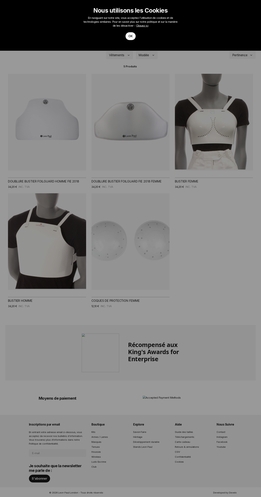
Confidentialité (183, 456)
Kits (93, 432)
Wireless (96, 456)
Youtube (221, 446)
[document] (130, 25)
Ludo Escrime (98, 461)
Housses (96, 451)
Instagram (222, 436)
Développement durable (146, 441)
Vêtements (116, 55)
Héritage (137, 436)
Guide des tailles (184, 432)
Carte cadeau (182, 441)
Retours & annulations (187, 446)
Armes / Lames (99, 436)
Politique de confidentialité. (43, 443)
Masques (96, 441)
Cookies (179, 461)
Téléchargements (184, 436)
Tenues (95, 446)
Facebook (222, 441)
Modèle (144, 55)
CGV (177, 451)
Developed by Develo (224, 492)
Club (94, 466)
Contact (221, 432)
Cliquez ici (142, 25)
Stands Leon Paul (142, 446)
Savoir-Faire (139, 432)
